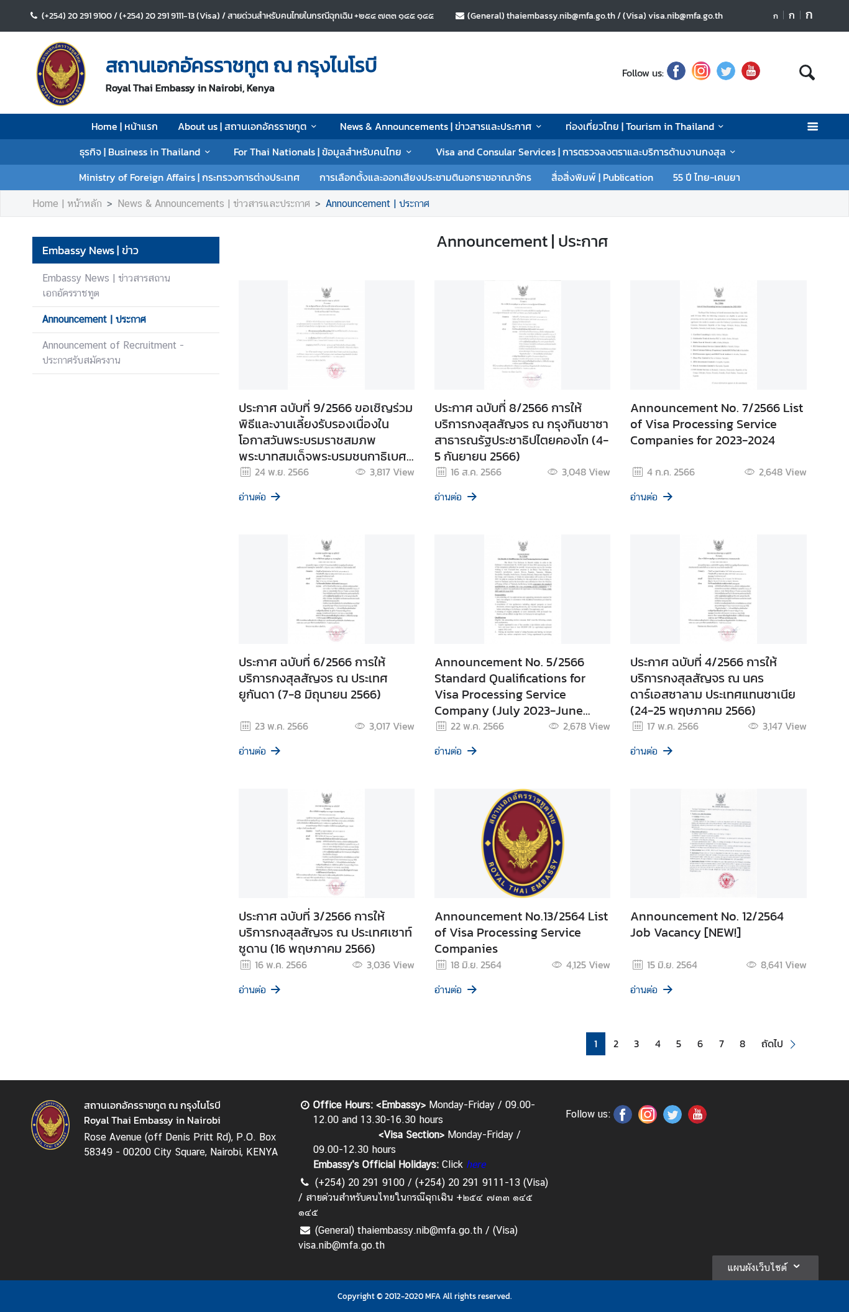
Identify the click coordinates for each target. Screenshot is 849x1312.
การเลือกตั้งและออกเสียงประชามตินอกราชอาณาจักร (425, 177)
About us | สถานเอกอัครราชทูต (242, 126)
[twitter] (726, 73)
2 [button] (615, 1044)
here (475, 1164)
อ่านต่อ (252, 497)
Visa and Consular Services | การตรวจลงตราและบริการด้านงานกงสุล (581, 151)
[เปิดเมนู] (812, 126)
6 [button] (700, 1044)
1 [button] (595, 1044)
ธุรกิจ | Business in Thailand (140, 151)
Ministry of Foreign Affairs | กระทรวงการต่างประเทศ (189, 177)
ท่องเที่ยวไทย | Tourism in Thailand (640, 126)
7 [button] (721, 1044)
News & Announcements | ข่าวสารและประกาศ (435, 126)
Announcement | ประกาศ (377, 203)
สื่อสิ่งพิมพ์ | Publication (602, 177)
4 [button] (658, 1044)
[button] (780, 1043)
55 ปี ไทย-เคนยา (706, 177)
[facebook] (676, 73)
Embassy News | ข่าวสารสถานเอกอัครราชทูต (106, 285)
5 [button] (678, 1044)
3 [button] (636, 1044)
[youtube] (750, 73)
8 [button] (742, 1044)
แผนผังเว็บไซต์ (757, 1267)
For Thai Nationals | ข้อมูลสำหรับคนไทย (318, 151)
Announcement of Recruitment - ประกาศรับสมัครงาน (113, 352)
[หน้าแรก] (61, 74)
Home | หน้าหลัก (67, 203)
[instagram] (701, 73)
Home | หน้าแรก (124, 126)
